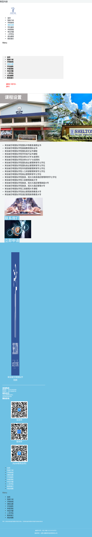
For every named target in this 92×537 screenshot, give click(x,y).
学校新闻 (11, 23)
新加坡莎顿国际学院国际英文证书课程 (21, 151)
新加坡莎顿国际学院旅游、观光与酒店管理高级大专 (27, 183)
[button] (32, 43)
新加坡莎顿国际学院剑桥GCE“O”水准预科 (22, 160)
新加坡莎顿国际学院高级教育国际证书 (21, 148)
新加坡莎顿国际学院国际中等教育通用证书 (23, 145)
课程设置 (11, 25)
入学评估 (11, 34)
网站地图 (10, 488)
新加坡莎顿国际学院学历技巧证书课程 (21, 154)
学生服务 (11, 27)
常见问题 (11, 32)
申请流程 (11, 29)
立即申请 (12, 240)
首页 (9, 18)
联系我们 (11, 39)
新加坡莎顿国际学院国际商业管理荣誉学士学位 (25, 163)
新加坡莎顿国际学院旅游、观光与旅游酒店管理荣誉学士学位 (31, 177)
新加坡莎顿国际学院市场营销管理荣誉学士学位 (25, 168)
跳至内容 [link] (4, 1)
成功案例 (11, 36)
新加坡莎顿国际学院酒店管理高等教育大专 (23, 194)
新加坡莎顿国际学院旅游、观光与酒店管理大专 (25, 186)
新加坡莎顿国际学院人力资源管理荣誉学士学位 (25, 171)
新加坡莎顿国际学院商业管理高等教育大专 (23, 191)
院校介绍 (11, 20)
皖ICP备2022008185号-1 (49, 530)
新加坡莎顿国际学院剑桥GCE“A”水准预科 (22, 157)
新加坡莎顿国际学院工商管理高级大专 (21, 180)
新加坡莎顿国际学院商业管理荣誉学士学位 (23, 174)
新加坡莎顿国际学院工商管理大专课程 (21, 189)
